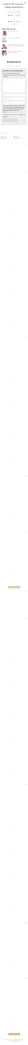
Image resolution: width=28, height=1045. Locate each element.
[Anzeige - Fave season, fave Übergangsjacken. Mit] (14, 322)
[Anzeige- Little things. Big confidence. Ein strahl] (14, 516)
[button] (25, 3)
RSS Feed (18, 138)
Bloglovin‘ (4, 138)
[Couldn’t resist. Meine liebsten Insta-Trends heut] (14, 350)
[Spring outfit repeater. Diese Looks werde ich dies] (14, 543)
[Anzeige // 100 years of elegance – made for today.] (14, 405)
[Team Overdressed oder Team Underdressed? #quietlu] (14, 267)
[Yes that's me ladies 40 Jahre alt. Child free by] (14, 571)
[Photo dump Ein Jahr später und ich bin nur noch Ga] (14, 156)
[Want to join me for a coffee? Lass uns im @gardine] (14, 488)
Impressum (21, 1039)
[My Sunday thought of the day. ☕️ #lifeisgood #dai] (14, 294)
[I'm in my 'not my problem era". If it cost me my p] (14, 433)
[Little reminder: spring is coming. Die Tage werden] (14, 239)
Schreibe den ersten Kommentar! (14, 12)
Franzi (18, 11)
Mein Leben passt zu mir (13, 31)
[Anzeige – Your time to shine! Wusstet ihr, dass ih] (14, 377)
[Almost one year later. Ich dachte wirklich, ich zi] (14, 460)
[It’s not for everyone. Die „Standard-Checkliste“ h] (14, 211)
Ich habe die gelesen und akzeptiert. (14, 115)
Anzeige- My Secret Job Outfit (14, 37)
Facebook (4, 136)
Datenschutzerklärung (10, 112)
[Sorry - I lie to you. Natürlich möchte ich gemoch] (14, 184)
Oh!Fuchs (16, 1039)
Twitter (17, 136)
